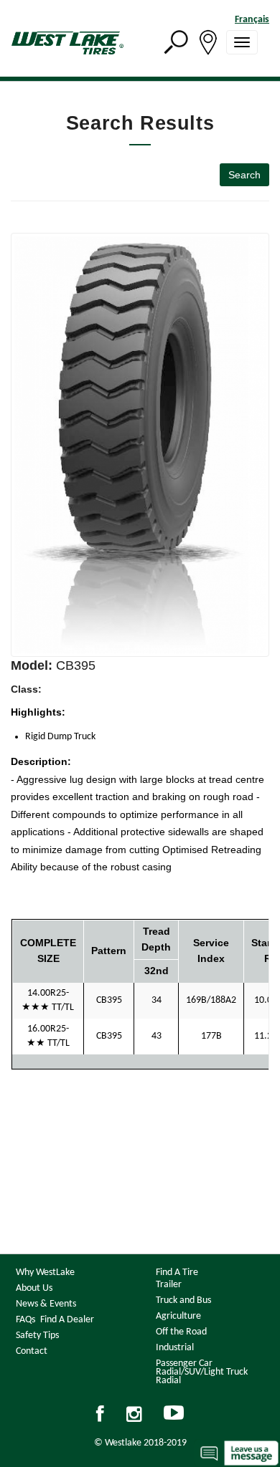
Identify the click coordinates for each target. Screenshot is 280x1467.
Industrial (175, 1347)
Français (252, 19)
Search (244, 175)
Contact (31, 1351)
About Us (34, 1288)
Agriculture (178, 1316)
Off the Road (181, 1332)
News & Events (46, 1304)
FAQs (25, 1319)
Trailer (169, 1284)
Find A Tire (177, 1272)
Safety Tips (37, 1335)
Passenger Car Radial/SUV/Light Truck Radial (202, 1372)
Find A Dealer (67, 1319)
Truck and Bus (183, 1300)
